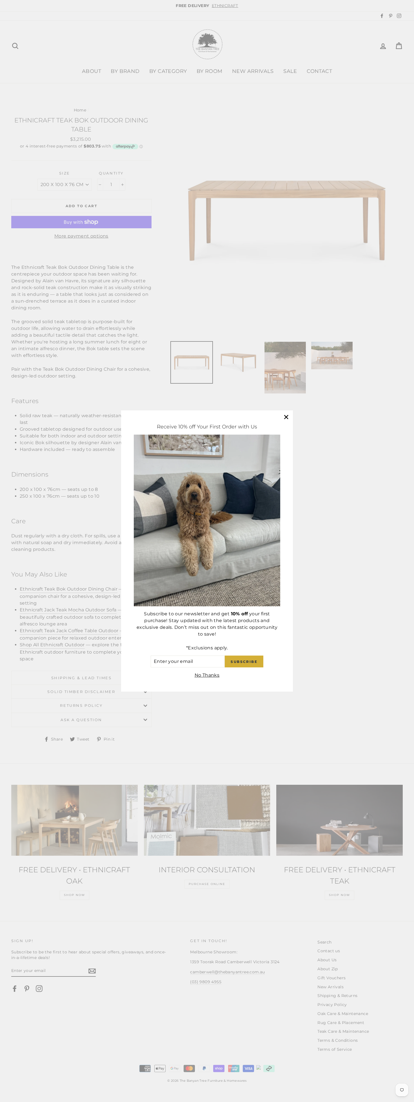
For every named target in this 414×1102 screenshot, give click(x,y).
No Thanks (207, 675)
